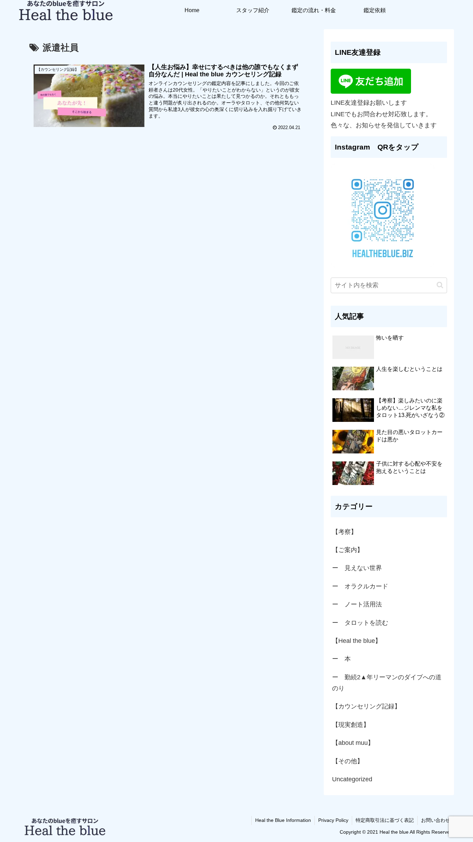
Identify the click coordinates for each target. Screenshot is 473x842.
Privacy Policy (333, 820)
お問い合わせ (435, 820)
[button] (440, 285)
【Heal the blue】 (356, 640)
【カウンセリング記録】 (366, 706)
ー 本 (341, 658)
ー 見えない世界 (357, 567)
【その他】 (347, 761)
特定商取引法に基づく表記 (385, 820)
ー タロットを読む (360, 622)
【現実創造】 (354, 724)
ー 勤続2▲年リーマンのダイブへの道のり (386, 683)
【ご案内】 (347, 549)
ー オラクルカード (360, 586)
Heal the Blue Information (283, 820)
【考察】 (344, 531)
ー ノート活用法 (357, 604)
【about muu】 (353, 742)
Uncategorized (352, 779)
